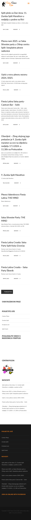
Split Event (5, 329)
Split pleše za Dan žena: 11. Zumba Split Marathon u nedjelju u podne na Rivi (14, 16)
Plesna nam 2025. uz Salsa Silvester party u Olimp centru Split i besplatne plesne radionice (15, 392)
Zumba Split (5, 320)
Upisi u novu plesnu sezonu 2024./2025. (13, 397)
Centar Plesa (5, 316)
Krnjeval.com (5, 324)
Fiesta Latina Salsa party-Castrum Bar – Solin (14, 402)
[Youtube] (17, 516)
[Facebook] (13, 516)
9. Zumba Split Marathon (13, 175)
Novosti (15, 29)
